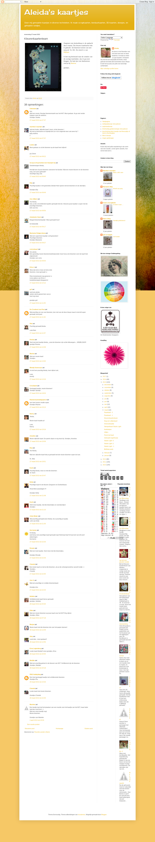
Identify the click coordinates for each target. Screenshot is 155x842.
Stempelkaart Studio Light (112, 426)
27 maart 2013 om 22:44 (38, 590)
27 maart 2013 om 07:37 (38, 120)
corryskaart (34, 249)
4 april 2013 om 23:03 (37, 720)
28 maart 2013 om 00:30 (38, 604)
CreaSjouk (33, 386)
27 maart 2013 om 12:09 (38, 347)
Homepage (59, 728)
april (106, 407)
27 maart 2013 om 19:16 (38, 429)
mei (105, 404)
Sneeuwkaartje (109, 424)
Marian (32, 353)
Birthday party (108, 449)
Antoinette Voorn (35, 217)
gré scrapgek (107, 235)
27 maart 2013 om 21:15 (38, 510)
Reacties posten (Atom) (42, 732)
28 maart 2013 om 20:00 (38, 654)
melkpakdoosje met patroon (111, 124)
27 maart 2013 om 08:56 (38, 210)
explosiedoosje (107, 126)
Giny (31, 636)
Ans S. (32, 580)
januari (106, 455)
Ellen (31, 610)
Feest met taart (109, 435)
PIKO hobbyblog (35, 674)
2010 (104, 465)
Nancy (32, 414)
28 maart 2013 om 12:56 (38, 642)
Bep (31, 448)
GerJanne (33, 530)
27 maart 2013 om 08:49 (38, 192)
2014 (104, 379)
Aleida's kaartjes (56, 12)
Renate (32, 548)
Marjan (32, 624)
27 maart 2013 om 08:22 (38, 156)
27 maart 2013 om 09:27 (38, 243)
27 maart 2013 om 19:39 (38, 441)
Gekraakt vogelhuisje (111, 438)
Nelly (31, 482)
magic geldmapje (108, 138)
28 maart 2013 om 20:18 (38, 668)
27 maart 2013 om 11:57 (38, 333)
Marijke (32, 660)
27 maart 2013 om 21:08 (38, 495)
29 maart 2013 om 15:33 (38, 682)
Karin (31, 468)
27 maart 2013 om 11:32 (38, 317)
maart (106, 410)
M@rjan (66, 52)
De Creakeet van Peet (37, 309)
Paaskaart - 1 (108, 415)
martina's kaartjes (36, 127)
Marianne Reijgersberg (37, 233)
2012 (104, 459)
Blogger (103, 814)
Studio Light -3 (109, 441)
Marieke (32, 704)
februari (107, 453)
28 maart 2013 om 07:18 (38, 618)
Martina (73, 63)
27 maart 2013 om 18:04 (38, 393)
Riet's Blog (107, 219)
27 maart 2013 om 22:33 (38, 542)
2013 (104, 382)
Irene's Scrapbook (109, 203)
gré (31, 289)
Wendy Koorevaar (36, 367)
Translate (117, 40)
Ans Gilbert (34, 199)
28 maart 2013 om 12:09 (38, 630)
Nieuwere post (29, 728)
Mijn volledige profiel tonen (109, 68)
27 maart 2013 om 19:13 (38, 407)
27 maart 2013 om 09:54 (38, 261)
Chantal (32, 564)
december (107, 385)
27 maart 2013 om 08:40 (38, 176)
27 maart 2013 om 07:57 (38, 138)
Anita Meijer (34, 516)
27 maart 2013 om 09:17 (38, 227)
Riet (31, 323)
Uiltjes (106, 432)
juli (105, 399)
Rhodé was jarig (118, 188)
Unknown (33, 108)
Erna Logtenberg (35, 648)
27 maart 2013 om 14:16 (38, 379)
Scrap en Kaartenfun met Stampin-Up (42, 163)
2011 (104, 462)
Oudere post (89, 728)
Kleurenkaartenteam (111, 418)
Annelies (33, 436)
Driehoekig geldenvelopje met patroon (115, 129)
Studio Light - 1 (109, 446)
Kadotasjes (108, 429)
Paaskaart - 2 (108, 412)
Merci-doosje (106, 135)
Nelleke (32, 596)
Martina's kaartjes (109, 171)
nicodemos (81, 814)
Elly (31, 183)
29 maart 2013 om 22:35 (38, 698)
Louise (32, 145)
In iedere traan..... (118, 204)
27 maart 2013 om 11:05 (38, 303)
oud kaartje (116, 236)
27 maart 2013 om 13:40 (38, 361)
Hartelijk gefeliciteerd (119, 220)
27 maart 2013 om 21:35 (38, 524)
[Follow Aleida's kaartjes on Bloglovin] (111, 79)
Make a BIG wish (118, 172)
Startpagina (106, 121)
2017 (104, 376)
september (108, 393)
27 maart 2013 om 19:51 (38, 461)
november (107, 387)
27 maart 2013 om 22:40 (38, 574)
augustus (107, 396)
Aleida (116, 48)
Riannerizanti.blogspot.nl (38, 400)
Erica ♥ (32, 267)
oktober (107, 390)
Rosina (32, 339)
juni (105, 401)
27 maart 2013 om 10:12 (38, 283)
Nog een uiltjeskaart (110, 421)
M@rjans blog (107, 187)
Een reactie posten (33, 724)
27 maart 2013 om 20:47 (38, 475)
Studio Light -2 (109, 443)
